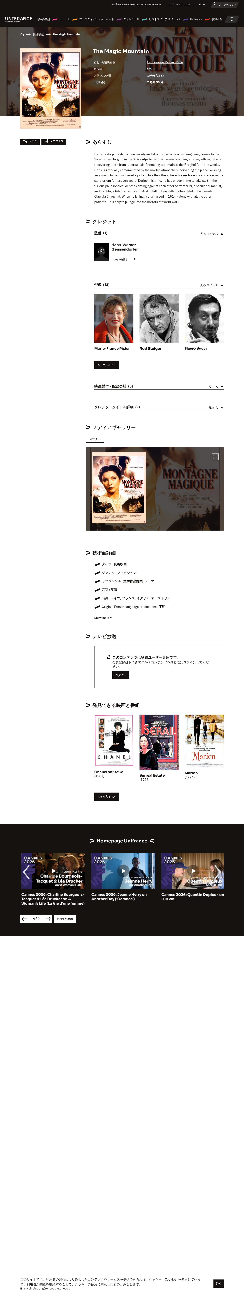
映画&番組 (44, 19)
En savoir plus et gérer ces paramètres (45, 1288)
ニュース (64, 19)
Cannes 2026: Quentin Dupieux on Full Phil (191, 897)
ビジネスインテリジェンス (165, 19)
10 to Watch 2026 (179, 4)
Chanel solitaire (108, 772)
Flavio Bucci (196, 348)
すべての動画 (65, 919)
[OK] (218, 1283)
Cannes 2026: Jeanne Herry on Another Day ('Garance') (118, 897)
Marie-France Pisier (112, 348)
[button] (215, 457)
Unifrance (196, 19)
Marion (191, 773)
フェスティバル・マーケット (96, 19)
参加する (216, 19)
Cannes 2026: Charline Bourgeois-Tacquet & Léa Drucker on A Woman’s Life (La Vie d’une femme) (51, 899)
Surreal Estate (152, 775)
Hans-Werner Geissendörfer (165, 62)
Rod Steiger (150, 348)
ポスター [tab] (95, 439)
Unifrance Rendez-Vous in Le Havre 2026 (136, 4)
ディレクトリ (131, 19)
